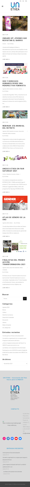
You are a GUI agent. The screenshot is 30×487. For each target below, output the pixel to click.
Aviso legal (8, 484)
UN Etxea (11, 43)
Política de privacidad (19, 484)
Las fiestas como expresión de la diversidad (13, 347)
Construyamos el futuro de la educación (13, 335)
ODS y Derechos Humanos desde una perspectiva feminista (14, 83)
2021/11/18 (5, 165)
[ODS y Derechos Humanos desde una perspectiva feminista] (15, 68)
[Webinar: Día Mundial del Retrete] (15, 114)
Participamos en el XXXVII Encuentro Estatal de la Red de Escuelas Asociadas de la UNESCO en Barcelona (14, 352)
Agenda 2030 (5, 89)
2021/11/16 (5, 213)
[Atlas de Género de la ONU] (15, 203)
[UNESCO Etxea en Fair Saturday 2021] (15, 158)
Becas (4, 310)
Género (20, 89)
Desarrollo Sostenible (14, 267)
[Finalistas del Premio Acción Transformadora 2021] (15, 246)
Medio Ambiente (11, 133)
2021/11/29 (5, 34)
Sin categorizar (6, 327)
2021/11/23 (5, 122)
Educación (5, 320)
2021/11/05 (5, 256)
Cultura (4, 43)
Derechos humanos (13, 89)
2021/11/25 (5, 77)
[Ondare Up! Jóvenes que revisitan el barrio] (15, 23)
